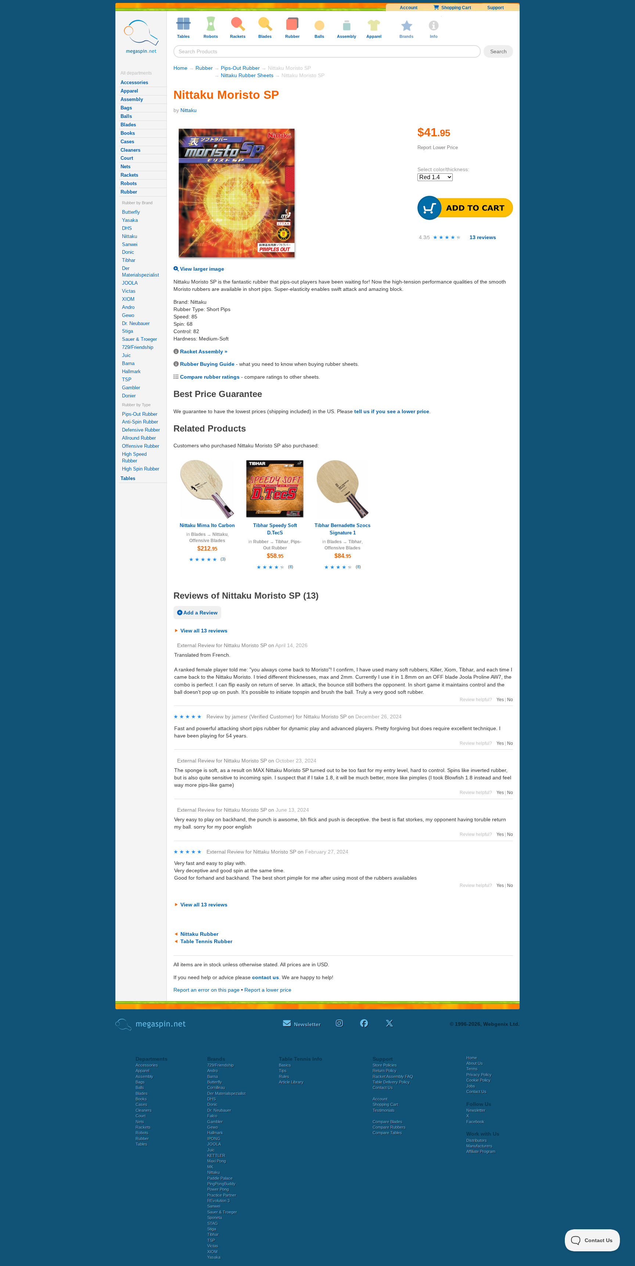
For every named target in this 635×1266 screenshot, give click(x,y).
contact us (265, 977)
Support (495, 7)
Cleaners (130, 150)
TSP (127, 379)
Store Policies (385, 1065)
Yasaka (130, 220)
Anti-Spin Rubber (140, 422)
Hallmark (131, 371)
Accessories (134, 82)
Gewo (128, 315)
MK (210, 1167)
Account (408, 7)
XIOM (128, 299)
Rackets (129, 175)
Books (128, 133)
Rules (284, 1076)
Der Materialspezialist (140, 272)
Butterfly (131, 212)
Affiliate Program (480, 1151)
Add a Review (200, 613)
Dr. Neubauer (136, 323)
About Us (474, 1063)
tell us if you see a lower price (391, 411)
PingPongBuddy (221, 1184)
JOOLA (130, 283)
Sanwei (129, 244)
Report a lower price (267, 990)
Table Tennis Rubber (206, 941)
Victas (129, 291)
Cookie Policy (478, 1080)
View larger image (201, 269)
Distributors (476, 1140)
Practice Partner (221, 1195)
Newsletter (475, 1110)
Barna (128, 363)
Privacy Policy (479, 1074)
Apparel (129, 91)
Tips (283, 1070)
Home (180, 68)
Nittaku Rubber (199, 934)
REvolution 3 (218, 1200)
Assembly (132, 99)
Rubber (129, 192)
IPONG (213, 1138)
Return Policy (385, 1070)
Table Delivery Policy (391, 1082)
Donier (129, 395)
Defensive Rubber (141, 430)
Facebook (475, 1121)
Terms (472, 1069)
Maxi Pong (216, 1161)
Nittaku (129, 236)
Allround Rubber (139, 438)
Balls (126, 116)
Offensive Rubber (140, 446)
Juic (126, 355)
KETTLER (216, 1155)
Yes (500, 699)
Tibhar (128, 260)
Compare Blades (387, 1121)
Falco (212, 1116)
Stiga (127, 331)
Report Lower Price (437, 147)
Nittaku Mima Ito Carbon (207, 525)
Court (127, 158)
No (510, 699)
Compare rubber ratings (210, 377)
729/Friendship (137, 347)
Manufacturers (479, 1146)
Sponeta (214, 1217)
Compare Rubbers (389, 1127)
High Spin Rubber (140, 469)
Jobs (470, 1086)
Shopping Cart (455, 7)
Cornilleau (216, 1087)
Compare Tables (387, 1132)
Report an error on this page (206, 990)
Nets (125, 166)
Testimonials (384, 1110)
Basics (285, 1065)
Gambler (131, 387)
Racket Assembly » (203, 351)
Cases (127, 141)
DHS (127, 228)
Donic (128, 252)
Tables (128, 478)
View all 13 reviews (203, 631)
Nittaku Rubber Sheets (247, 75)
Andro (128, 307)
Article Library (291, 1082)
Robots (129, 183)
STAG (212, 1223)
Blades (128, 124)
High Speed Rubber (134, 457)
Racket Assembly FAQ (393, 1076)
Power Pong (218, 1189)
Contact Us (383, 1087)
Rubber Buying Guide (207, 364)
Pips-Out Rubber (139, 414)
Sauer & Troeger (139, 339)
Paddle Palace (220, 1178)
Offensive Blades (207, 540)
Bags (126, 108)
